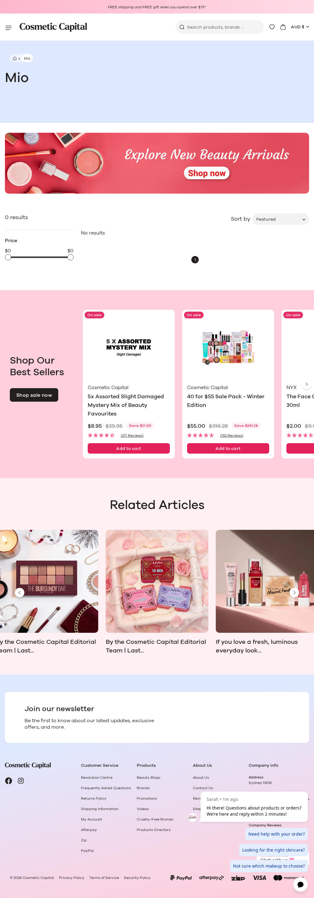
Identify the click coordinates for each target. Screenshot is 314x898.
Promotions (147, 798)
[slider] (8, 257)
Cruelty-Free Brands (155, 819)
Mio (27, 58)
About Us (201, 777)
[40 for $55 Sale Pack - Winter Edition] (228, 348)
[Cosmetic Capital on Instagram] (21, 781)
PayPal (87, 851)
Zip (84, 840)
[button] (129, 435)
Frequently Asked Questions (106, 788)
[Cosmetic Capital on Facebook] (8, 781)
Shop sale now (34, 395)
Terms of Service (104, 878)
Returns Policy (93, 798)
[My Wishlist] (272, 27)
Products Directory (154, 830)
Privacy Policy (71, 878)
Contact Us (203, 788)
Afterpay (89, 830)
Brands (143, 788)
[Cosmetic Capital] (53, 27)
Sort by (240, 219)
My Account (91, 819)
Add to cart (128, 449)
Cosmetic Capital (38, 878)
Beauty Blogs (148, 777)
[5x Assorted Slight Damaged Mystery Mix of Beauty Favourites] (129, 348)
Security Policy (137, 878)
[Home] (14, 58)
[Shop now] (157, 163)
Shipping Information (99, 809)
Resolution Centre (97, 777)
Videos (143, 809)
